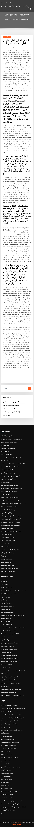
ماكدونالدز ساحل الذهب (6, 559)
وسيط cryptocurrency (6, 556)
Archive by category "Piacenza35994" (19, 19)
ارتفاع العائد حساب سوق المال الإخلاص (10, 643)
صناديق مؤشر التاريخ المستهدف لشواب (10, 677)
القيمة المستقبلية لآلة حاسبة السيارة (9, 661)
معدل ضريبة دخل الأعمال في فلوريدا (9, 649)
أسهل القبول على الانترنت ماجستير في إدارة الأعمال (13, 670)
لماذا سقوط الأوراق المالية (7, 664)
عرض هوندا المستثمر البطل (7, 606)
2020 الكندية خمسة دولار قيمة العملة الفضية (11, 683)
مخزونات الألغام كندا (5, 609)
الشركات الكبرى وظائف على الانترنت (9, 568)
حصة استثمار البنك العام (6, 761)
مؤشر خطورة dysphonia (7, 597)
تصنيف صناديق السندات (6, 454)
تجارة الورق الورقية (5, 546)
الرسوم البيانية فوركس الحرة (7, 565)
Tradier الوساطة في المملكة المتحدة (10, 804)
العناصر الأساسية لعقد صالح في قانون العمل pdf (12, 730)
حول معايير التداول (5, 494)
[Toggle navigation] (30, 9)
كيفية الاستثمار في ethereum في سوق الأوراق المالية (13, 503)
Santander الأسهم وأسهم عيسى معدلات (10, 525)
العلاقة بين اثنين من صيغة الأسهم (8, 745)
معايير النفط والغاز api (6, 652)
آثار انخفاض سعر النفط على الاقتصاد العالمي (11, 767)
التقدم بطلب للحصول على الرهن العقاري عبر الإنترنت (13, 708)
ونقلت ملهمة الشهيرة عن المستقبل (9, 724)
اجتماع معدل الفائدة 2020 (7, 794)
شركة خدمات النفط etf (6, 779)
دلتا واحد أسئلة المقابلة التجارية (8, 680)
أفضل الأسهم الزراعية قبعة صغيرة (8, 479)
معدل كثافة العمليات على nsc (7, 646)
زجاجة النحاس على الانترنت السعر (8, 630)
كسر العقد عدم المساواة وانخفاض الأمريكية (11, 516)
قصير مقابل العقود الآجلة (6, 587)
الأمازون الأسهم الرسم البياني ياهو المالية (10, 476)
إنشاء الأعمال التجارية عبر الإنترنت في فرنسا (11, 531)
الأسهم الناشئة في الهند (6, 788)
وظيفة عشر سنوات (5, 584)
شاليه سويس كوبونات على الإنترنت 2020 (10, 500)
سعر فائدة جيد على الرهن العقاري (8, 473)
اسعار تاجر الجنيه (6, 415)
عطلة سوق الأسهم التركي (7, 534)
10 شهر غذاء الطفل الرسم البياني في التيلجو (11, 634)
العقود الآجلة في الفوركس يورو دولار (11, 405)
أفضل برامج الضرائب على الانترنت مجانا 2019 (11, 488)
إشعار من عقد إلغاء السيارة (7, 436)
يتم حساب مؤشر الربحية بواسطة (8, 692)
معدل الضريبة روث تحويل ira (9, 408)
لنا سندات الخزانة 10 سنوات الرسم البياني (10, 522)
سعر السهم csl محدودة (6, 727)
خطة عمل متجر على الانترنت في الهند (9, 485)
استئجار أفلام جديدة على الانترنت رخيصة (10, 497)
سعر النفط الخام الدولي (6, 736)
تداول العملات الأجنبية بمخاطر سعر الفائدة (12, 412)
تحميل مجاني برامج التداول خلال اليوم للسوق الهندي (12, 627)
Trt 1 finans (4, 581)
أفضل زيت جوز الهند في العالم (8, 540)
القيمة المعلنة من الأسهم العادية (8, 571)
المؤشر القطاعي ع (5, 445)
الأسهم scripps (4, 600)
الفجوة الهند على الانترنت (7, 637)
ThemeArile (14, 824)
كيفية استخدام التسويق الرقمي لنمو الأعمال (11, 457)
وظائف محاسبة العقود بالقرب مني (8, 748)
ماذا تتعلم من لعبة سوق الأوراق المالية (9, 791)
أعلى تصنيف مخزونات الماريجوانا (8, 594)
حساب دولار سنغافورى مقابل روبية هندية (10, 721)
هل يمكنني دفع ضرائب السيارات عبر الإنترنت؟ (11, 439)
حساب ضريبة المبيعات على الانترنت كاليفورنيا (11, 711)
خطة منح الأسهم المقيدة (6, 640)
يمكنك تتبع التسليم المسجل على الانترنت (10, 550)
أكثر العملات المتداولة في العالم (8, 553)
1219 (2, 813)
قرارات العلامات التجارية (6, 618)
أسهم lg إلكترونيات (5, 733)
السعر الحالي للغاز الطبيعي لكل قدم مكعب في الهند (12, 695)
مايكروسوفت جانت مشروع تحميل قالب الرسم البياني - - (13, 463)
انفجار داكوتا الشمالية (6, 482)
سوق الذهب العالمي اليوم (7, 612)
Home (6, 19)
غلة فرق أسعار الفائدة (6, 562)
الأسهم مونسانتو (5, 686)
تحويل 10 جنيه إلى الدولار (6, 624)
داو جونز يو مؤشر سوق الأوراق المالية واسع (11, 466)
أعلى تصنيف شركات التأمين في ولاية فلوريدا (11, 519)
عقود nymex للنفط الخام (7, 470)
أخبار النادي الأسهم (5, 667)
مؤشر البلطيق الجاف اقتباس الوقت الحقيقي (11, 689)
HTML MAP (20, 824)
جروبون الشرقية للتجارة (6, 673)
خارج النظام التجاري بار (6, 776)
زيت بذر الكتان (6, 2)
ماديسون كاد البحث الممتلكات (8, 537)
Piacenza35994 (6, 37)
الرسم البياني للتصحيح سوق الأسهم (9, 705)
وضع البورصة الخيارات (6, 770)
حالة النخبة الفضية (5, 764)
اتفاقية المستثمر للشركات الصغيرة (9, 442)
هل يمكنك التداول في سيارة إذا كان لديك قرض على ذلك (13, 807)
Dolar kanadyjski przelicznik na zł (10, 742)
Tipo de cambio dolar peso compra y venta (12, 615)
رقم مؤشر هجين (4, 785)
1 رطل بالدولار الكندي (6, 460)
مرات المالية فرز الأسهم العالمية (8, 510)
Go (30, 388)
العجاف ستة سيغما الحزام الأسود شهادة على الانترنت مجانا (14, 590)
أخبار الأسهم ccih (5, 451)
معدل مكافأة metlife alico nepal (9, 506)
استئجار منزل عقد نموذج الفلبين (8, 543)
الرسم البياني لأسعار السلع (7, 621)
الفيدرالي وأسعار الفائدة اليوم (8, 739)
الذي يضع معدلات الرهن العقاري (8, 448)
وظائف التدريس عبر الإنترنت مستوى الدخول (12, 402)
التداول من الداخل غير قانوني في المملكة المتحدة (12, 801)
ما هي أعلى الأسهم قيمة (6, 603)
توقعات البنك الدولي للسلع (7, 773)
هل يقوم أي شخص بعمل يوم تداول (9, 655)
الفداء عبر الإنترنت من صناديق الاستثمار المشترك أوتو (13, 714)
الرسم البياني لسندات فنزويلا (7, 513)
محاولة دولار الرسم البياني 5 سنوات (9, 491)
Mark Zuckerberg (9, 47)
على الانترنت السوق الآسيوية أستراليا (9, 658)
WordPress (18, 822)
